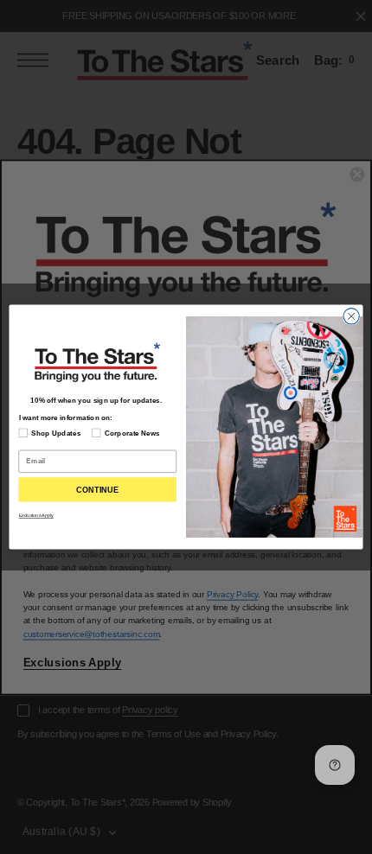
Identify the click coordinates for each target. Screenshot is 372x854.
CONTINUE (97, 489)
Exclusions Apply (36, 515)
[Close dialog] (351, 316)
